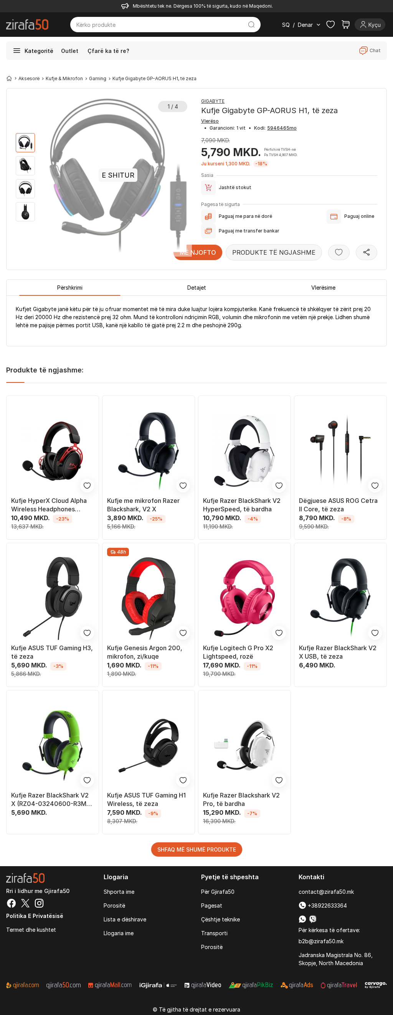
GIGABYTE (213, 101)
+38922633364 (326, 905)
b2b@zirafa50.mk (321, 941)
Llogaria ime (119, 933)
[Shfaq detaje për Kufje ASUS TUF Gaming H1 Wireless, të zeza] (148, 745)
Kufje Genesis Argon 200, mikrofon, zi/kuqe (144, 652)
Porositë (114, 905)
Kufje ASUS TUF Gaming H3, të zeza (52, 652)
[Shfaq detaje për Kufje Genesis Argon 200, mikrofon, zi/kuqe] (148, 598)
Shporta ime (119, 891)
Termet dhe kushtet (31, 929)
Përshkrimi (70, 287)
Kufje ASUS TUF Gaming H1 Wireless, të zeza (146, 799)
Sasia (207, 175)
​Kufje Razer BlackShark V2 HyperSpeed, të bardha (242, 505)
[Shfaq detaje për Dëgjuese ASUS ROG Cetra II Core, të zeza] (340, 451)
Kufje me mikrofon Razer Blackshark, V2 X (143, 505)
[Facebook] (11, 904)
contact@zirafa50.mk (326, 891)
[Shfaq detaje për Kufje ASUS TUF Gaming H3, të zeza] (52, 598)
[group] (25, 142)
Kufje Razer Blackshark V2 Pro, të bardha (241, 799)
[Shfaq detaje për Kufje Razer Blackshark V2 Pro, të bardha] (244, 745)
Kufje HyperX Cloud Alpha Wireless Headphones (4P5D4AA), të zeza (49, 505)
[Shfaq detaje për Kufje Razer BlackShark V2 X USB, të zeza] (340, 598)
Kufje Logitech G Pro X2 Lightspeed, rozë (238, 652)
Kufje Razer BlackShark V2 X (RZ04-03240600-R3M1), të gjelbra (52, 799)
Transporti (214, 933)
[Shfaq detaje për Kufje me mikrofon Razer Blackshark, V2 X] (148, 451)
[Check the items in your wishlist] (330, 24)
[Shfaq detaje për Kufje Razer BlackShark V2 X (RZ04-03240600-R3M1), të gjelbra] (52, 745)
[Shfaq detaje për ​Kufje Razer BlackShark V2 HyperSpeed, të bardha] (244, 451)
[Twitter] (25, 904)
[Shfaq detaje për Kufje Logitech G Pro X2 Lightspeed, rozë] (244, 598)
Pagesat (211, 905)
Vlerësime (323, 287)
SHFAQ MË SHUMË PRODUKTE (196, 849)
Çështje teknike (220, 919)
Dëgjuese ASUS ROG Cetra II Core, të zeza (338, 505)
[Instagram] (39, 904)
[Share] (366, 252)
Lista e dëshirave (125, 919)
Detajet (196, 287)
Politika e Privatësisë (34, 916)
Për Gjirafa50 (217, 891)
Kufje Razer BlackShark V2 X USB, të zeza (337, 652)
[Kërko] (251, 24)
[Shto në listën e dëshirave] (339, 252)
